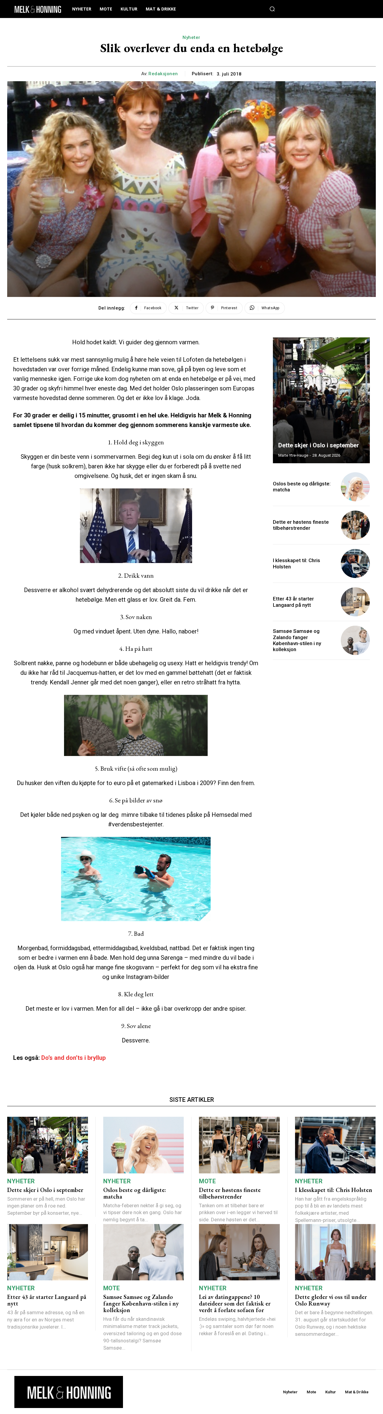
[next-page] (359, 347)
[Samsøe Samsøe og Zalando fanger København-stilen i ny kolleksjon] (355, 640)
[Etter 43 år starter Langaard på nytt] (355, 601)
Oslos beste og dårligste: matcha (134, 1193)
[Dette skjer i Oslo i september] (321, 400)
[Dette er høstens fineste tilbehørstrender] (355, 525)
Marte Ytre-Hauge (293, 455)
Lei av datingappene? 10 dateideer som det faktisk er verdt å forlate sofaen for (234, 1303)
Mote (207, 1181)
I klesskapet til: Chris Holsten (333, 1190)
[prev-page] (348, 347)
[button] (272, 9)
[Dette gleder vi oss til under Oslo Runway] (335, 1252)
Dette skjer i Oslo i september (318, 445)
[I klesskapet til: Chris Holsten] (355, 563)
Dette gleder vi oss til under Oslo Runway (331, 1300)
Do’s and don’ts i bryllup (73, 1057)
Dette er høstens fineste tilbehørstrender (301, 525)
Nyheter (191, 37)
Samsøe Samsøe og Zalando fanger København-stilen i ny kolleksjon (297, 640)
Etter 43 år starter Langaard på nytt (293, 602)
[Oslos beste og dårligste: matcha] (355, 486)
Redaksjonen (163, 73)
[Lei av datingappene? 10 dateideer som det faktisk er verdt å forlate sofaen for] (239, 1252)
